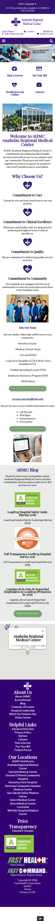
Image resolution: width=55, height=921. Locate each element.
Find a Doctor (23, 742)
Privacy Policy (23, 732)
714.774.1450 (29, 648)
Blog (23, 703)
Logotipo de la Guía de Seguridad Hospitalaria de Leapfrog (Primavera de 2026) (27, 591)
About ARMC (23, 696)
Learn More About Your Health (27, 428)
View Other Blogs (27, 613)
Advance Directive (23, 728)
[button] (6, 628)
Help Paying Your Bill (14, 34)
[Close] (42, 631)
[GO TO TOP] (40, 918)
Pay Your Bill (23, 746)
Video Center (23, 717)
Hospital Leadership (23, 710)
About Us (23, 692)
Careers (30, 31)
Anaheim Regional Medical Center (28, 638)
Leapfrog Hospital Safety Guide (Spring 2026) (27, 513)
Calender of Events (22, 706)
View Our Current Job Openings (27, 388)
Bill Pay (49, 31)
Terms (27, 889)
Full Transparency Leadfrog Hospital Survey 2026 (27, 555)
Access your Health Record (27, 399)
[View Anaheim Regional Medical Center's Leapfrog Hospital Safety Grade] (19, 844)
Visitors (23, 735)
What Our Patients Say (22, 714)
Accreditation (23, 699)
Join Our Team (27, 327)
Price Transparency (23, 823)
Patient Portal (46, 34)
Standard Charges (23, 830)
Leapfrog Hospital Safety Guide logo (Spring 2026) (28, 521)
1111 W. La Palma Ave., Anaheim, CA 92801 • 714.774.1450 (27, 9)
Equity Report (8, 31)
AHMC (27, 886)
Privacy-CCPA (27, 892)
